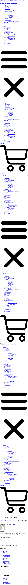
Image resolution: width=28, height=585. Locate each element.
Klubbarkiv (7, 37)
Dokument (7, 33)
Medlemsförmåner (9, 32)
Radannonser (8, 23)
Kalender (7, 7)
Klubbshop (7, 25)
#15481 (13, 524)
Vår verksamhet (6, 6)
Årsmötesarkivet (11, 38)
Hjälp (4, 42)
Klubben (4, 26)
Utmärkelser (8, 20)
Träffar (6, 18)
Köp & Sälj (5, 22)
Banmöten (7, 9)
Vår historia (10, 15)
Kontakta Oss (8, 40)
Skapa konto (5, 552)
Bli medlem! (8, 27)
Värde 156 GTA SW (13, 520)
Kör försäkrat (11, 10)
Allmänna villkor (6, 556)
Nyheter (7, 28)
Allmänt (6, 520)
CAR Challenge (8, 11)
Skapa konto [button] (7, 3)
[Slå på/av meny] (0, 570)
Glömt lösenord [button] (14, 3)
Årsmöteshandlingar (12, 34)
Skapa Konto (5, 578)
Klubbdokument (11, 36)
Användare (7, 43)
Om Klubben (8, 29)
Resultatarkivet (11, 39)
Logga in (5, 551)
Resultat (10, 17)
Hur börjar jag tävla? (12, 12)
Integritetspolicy (6, 555)
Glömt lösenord (6, 553)
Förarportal (10, 16)
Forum (4, 5)
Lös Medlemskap (6, 579)
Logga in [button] (2, 3)
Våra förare (10, 14)
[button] (14, 73)
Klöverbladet (8, 31)
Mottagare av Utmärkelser (13, 21)
